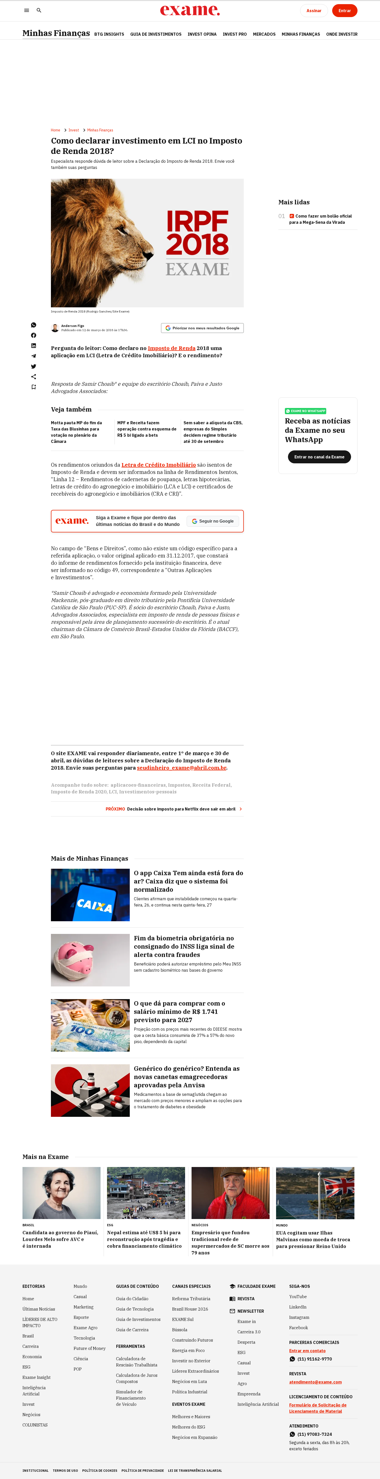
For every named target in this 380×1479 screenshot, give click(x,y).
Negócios (31, 1414)
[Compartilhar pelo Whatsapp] (34, 325)
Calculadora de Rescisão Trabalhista (136, 1361)
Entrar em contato (307, 1350)
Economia (32, 1356)
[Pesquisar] (39, 10)
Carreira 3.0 (249, 1331)
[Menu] (26, 10)
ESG (26, 1367)
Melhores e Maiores (191, 1416)
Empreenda (249, 1393)
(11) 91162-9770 (315, 1359)
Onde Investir (342, 34)
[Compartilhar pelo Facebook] (34, 335)
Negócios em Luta (189, 1381)
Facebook (298, 1327)
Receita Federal (211, 785)
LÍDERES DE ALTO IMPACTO (39, 1322)
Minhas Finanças (56, 33)
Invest (74, 130)
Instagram (299, 1317)
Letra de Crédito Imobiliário (158, 464)
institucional (35, 1471)
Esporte (81, 1317)
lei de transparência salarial (195, 1471)
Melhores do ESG (188, 1427)
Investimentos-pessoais (148, 792)
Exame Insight (36, 1377)
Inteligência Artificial (34, 1390)
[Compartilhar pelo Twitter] (34, 366)
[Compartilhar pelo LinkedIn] (34, 346)
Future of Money (90, 1348)
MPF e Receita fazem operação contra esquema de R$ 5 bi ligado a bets (147, 429)
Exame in (247, 1321)
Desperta (246, 1342)
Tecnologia (84, 1338)
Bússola (179, 1329)
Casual (80, 1296)
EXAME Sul (183, 1319)
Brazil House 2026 (190, 1309)
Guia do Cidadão (132, 1298)
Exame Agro (85, 1327)
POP (78, 1369)
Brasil (28, 1336)
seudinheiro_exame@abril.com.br (181, 767)
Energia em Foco (188, 1350)
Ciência (81, 1358)
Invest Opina (202, 34)
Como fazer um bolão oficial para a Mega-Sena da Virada (320, 219)
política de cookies (99, 1471)
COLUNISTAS (35, 1425)
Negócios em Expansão (194, 1437)
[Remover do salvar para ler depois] (34, 387)
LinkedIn (298, 1307)
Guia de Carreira (132, 1329)
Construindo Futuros (192, 1340)
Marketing (84, 1307)
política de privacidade (142, 1471)
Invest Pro (235, 34)
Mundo (80, 1286)
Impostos (179, 785)
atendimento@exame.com (315, 1382)
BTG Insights (109, 34)
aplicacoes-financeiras (138, 785)
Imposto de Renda (171, 348)
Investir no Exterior (191, 1360)
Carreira (30, 1346)
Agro (242, 1383)
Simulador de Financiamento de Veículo (131, 1398)
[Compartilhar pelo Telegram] (34, 356)
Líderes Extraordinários (195, 1371)
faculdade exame (257, 1286)
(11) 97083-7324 (315, 1434)
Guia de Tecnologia (135, 1309)
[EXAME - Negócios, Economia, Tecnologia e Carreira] (190, 10)
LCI (113, 792)
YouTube (298, 1296)
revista (246, 1298)
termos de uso (65, 1471)
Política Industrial (189, 1391)
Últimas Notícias (38, 1309)
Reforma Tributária (191, 1298)
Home (55, 130)
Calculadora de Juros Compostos (136, 1378)
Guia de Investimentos (155, 34)
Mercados (264, 34)
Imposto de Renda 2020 (79, 792)
